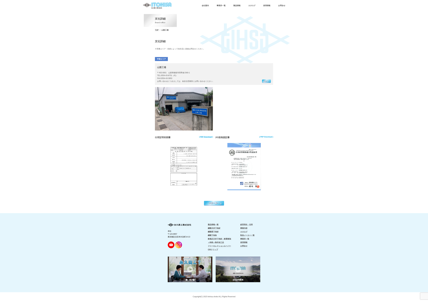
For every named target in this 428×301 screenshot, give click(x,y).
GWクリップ (213, 249)
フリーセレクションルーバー (219, 246)
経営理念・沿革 (246, 224)
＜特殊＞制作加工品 (216, 242)
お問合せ (281, 5)
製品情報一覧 (213, 224)
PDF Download (206, 137)
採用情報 (266, 5)
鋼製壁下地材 (213, 232)
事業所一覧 (221, 5)
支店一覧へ (214, 203)
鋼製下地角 (212, 235)
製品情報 (237, 5)
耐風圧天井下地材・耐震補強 (219, 239)
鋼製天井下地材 (214, 228)
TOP (157, 30)
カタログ (251, 5)
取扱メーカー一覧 (247, 235)
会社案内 (205, 5)
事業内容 (243, 228)
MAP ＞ (266, 81)
